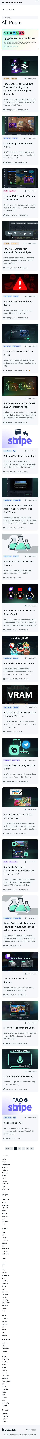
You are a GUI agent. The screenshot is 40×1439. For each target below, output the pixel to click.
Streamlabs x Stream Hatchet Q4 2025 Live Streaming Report (19, 405)
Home (3, 10)
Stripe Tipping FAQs (13, 1123)
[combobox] (20, 17)
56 (27, 1148)
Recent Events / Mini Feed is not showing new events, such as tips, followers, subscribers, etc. (19, 926)
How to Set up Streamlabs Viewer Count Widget (19, 612)
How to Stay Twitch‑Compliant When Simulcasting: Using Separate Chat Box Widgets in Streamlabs (18, 89)
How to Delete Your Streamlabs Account (18, 563)
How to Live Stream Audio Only (18, 1076)
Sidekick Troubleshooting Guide (18, 1028)
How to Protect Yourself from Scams (17, 303)
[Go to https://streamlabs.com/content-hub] (12, 3)
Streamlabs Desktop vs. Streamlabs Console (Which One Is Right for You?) (18, 870)
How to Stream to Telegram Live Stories (19, 767)
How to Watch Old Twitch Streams (15, 980)
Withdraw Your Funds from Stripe (19, 456)
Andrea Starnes (23, 110)
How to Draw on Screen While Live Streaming (17, 816)
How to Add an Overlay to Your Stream (18, 353)
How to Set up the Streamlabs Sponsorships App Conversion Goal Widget (17, 508)
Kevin (19, 578)
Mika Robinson (22, 162)
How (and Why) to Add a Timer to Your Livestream (19, 198)
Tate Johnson (22, 528)
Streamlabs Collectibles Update (18, 663)
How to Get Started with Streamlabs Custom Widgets (17, 250)
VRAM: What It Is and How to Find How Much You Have (19, 714)
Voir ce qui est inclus (10, 46)
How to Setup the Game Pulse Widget (17, 145)
